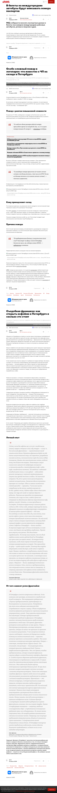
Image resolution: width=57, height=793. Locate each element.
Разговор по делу (13, 766)
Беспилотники (28, 295)
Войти (51, 1)
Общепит (20, 766)
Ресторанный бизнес (29, 766)
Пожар (47, 293)
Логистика (9, 295)
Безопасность (37, 295)
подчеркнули (17, 245)
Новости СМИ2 (10, 62)
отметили (36, 129)
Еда (36, 766)
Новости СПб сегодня (28, 293)
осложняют (34, 270)
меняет (8, 276)
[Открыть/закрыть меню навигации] (43, 2)
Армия (22, 295)
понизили (45, 280)
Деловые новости (42, 766)
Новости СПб (19, 293)
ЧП (43, 293)
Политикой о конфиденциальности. (25, 791)
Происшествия (38, 293)
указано (14, 210)
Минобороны (16, 295)
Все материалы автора (26, 19)
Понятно (51, 789)
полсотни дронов (21, 266)
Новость (12, 293)
